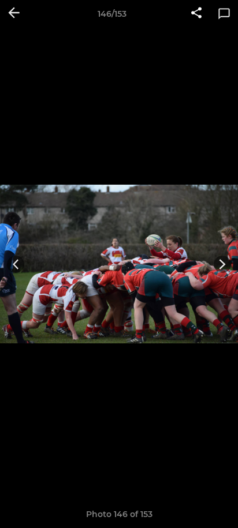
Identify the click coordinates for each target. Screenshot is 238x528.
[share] (196, 14)
